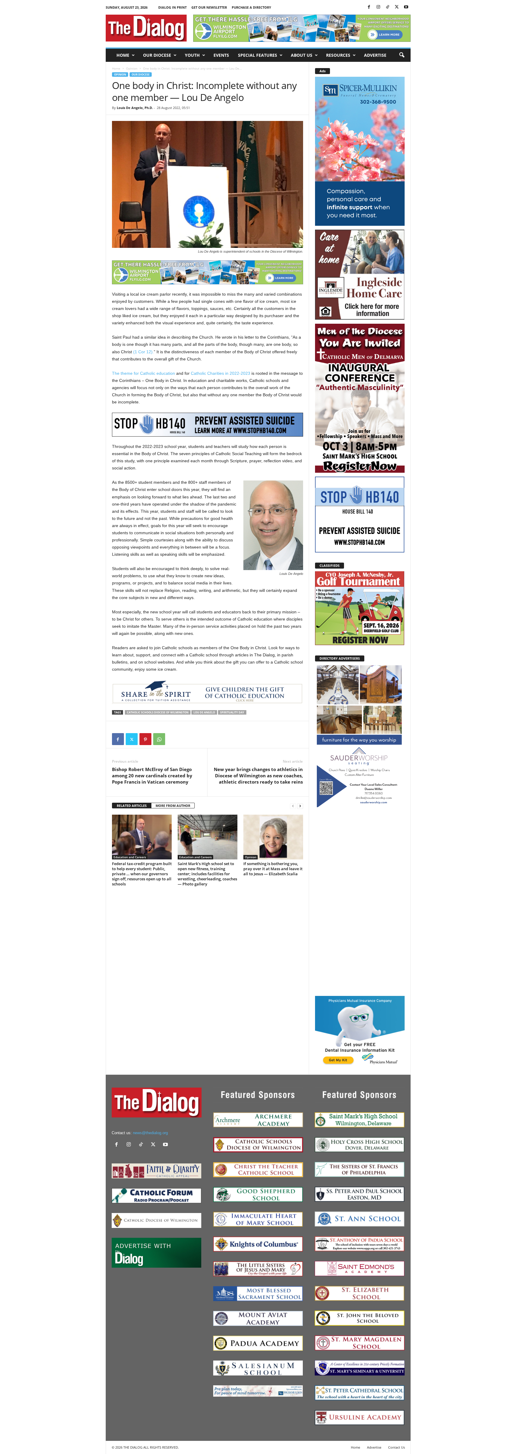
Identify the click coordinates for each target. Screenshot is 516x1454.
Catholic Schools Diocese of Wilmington (157, 712)
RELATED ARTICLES (132, 805)
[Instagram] (378, 7)
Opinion (131, 68)
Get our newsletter (209, 7)
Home (122, 55)
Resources (338, 55)
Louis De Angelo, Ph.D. (135, 107)
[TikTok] (387, 7)
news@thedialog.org (150, 1133)
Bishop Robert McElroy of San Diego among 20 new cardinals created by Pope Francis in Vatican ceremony (152, 775)
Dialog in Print (172, 7)
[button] (401, 55)
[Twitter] (396, 7)
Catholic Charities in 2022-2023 (220, 373)
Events (221, 55)
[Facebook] (369, 7)
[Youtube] (406, 7)
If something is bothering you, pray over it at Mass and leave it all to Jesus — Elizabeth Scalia (272, 868)
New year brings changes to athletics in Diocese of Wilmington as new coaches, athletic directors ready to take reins (258, 775)
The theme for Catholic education (143, 373)
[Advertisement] (360, 901)
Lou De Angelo (204, 712)
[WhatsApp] (159, 739)
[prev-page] (293, 806)
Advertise (375, 55)
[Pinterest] (145, 739)
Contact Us (396, 1447)
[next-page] (300, 806)
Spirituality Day (232, 712)
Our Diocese (157, 55)
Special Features (257, 55)
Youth (192, 55)
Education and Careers (129, 857)
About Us (301, 55)
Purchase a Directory (251, 7)
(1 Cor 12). (143, 351)
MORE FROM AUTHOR (173, 805)
